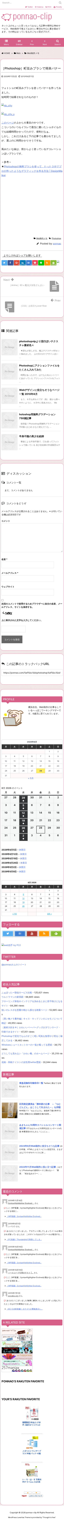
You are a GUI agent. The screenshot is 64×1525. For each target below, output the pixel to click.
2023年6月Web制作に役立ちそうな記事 (39, 1146)
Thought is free (49, 1517)
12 (23, 898)
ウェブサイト (7, 586)
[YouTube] (32, 934)
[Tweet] (4, 262)
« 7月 (14, 914)
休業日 (22, 849)
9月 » (49, 914)
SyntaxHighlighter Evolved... (21, 1203)
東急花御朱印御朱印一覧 (31, 1083)
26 (23, 906)
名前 (4, 559)
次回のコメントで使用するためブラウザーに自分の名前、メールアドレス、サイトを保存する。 (31, 605)
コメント (5, 521)
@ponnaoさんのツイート (14, 964)
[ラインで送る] (41, 262)
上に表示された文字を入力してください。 (22, 620)
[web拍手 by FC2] (59, 263)
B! (38, 7)
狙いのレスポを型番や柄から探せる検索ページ (24, 1010)
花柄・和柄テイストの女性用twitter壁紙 (21, 1062)
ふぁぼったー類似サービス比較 (17, 992)
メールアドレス (9, 573)
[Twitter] (8, 934)
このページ (7, 122)
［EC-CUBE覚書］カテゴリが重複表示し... (25, 1309)
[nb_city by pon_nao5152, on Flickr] (6, 105)
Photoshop (56, 238)
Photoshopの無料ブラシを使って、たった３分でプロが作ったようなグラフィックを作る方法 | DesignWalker (31, 171)
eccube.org (13, 1296)
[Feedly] (56, 934)
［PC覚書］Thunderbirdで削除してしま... (24, 1239)
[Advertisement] (27, 206)
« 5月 (31, 778)
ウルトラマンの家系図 (12, 997)
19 (23, 902)
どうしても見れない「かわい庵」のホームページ (25, 1053)
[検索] (60, 3)
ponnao (57, 243)
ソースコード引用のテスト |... (20, 1273)
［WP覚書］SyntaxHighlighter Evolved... (24, 1216)
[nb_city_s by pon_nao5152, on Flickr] (7, 114)
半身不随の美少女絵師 (31, 436)
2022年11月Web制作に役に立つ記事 (37, 1167)
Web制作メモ (41, 238)
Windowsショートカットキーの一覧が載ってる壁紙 (27, 1044)
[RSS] (47, 262)
